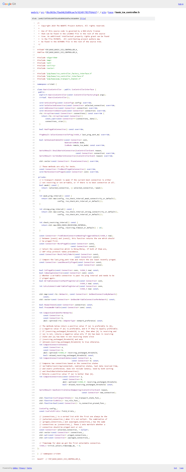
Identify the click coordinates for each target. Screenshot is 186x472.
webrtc (35, 12)
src (42, 12)
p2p (104, 12)
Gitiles (15, 468)
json (181, 468)
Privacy (22, 468)
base (110, 12)
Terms (29, 468)
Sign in (180, 4)
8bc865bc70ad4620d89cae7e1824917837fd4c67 (71, 12)
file (83, 18)
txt (175, 468)
